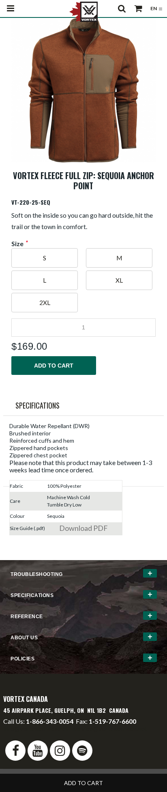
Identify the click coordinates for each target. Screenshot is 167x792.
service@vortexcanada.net (110, 728)
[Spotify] (82, 750)
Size (17, 243)
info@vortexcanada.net (35, 728)
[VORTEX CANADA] (83, 11)
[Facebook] (15, 750)
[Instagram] (60, 750)
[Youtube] (38, 750)
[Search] (122, 8)
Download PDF (83, 528)
